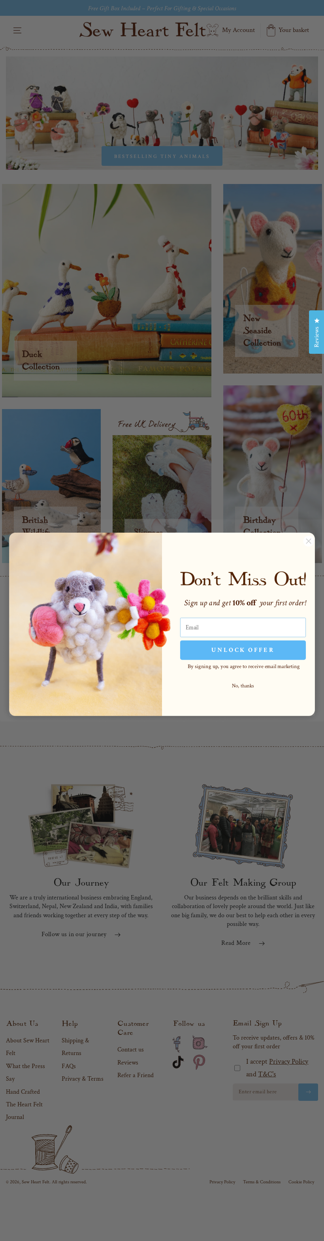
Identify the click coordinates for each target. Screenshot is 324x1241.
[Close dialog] (309, 541)
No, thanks (243, 686)
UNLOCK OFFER (242, 650)
